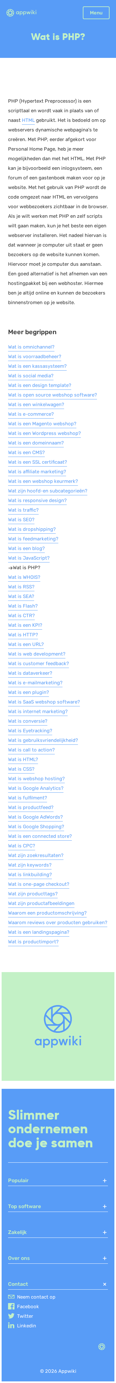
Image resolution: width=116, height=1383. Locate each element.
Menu (96, 13)
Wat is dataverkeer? (30, 673)
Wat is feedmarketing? (33, 539)
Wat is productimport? (33, 942)
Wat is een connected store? (40, 836)
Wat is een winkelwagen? (36, 404)
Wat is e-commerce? (31, 414)
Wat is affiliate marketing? (37, 472)
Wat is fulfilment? (27, 798)
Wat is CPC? (21, 846)
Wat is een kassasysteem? (37, 366)
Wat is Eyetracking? (30, 731)
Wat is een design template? (39, 385)
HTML (28, 120)
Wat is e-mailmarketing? (35, 683)
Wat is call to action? (31, 750)
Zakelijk (17, 1232)
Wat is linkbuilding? (30, 874)
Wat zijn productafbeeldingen (41, 903)
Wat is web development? (36, 654)
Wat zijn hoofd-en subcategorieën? (47, 491)
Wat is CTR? (21, 615)
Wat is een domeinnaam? (36, 443)
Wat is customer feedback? (38, 663)
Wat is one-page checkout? (38, 884)
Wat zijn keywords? (30, 865)
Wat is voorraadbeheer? (34, 356)
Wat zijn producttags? (33, 894)
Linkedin (26, 1326)
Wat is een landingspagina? (38, 932)
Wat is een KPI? (25, 625)
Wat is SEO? (21, 520)
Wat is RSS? (21, 587)
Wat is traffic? (23, 510)
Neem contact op (36, 1297)
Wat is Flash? (23, 606)
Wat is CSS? (21, 769)
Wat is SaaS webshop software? (44, 702)
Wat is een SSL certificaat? (37, 462)
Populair (18, 1180)
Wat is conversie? (27, 721)
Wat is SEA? (21, 596)
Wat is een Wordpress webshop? (44, 433)
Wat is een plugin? (28, 692)
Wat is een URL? (26, 644)
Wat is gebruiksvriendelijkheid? (43, 740)
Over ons (19, 1258)
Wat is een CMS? (26, 452)
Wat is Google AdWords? (35, 817)
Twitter (25, 1316)
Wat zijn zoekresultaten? (35, 855)
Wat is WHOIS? (24, 577)
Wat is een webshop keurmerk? (43, 481)
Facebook (28, 1306)
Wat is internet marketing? (38, 711)
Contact (18, 1284)
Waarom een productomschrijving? (47, 913)
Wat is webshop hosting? (36, 779)
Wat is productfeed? (30, 807)
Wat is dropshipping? (32, 529)
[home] (25, 13)
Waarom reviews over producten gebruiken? (57, 922)
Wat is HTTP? (23, 635)
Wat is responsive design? (37, 500)
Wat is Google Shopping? (36, 826)
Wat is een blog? (26, 548)
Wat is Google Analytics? (35, 788)
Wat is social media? (30, 376)
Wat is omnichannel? (31, 347)
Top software (24, 1206)
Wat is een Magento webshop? (42, 424)
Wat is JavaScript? (29, 558)
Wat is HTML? (23, 759)
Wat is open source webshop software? (52, 395)
